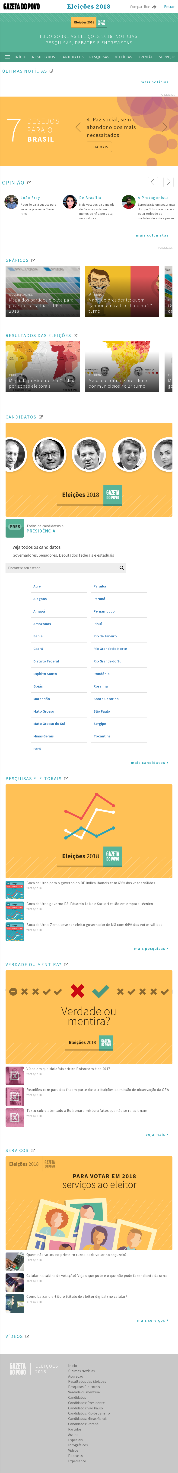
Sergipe (100, 723)
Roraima (101, 686)
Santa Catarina (106, 698)
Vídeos (73, 1450)
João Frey (30, 197)
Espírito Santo (45, 673)
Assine (73, 1434)
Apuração (75, 1376)
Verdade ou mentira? (84, 1392)
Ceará (38, 648)
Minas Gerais (43, 736)
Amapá (39, 611)
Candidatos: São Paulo (85, 1408)
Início (21, 57)
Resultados (43, 57)
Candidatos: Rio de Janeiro (89, 1413)
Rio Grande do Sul (108, 661)
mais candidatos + (150, 762)
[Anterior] (153, 182)
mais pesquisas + (151, 948)
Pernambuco (104, 611)
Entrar (169, 6)
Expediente (77, 1461)
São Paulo (102, 711)
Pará (37, 748)
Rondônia (102, 673)
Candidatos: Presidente (86, 1402)
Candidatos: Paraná (83, 1423)
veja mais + (157, 1134)
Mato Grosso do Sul (49, 723)
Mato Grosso (43, 711)
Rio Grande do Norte (110, 648)
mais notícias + (156, 82)
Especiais (75, 1439)
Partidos (75, 1429)
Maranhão (41, 698)
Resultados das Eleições (87, 1381)
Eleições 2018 (89, 6)
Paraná (99, 598)
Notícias (123, 57)
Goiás (38, 686)
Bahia (38, 636)
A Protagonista (153, 197)
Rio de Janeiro (105, 636)
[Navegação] (7, 57)
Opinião (146, 57)
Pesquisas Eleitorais (84, 1386)
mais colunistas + (154, 235)
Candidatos (72, 57)
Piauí (98, 623)
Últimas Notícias (81, 1371)
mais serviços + (153, 1320)
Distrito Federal (46, 661)
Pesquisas (99, 57)
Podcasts (75, 1455)
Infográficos (78, 1445)
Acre (37, 586)
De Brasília (90, 197)
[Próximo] (168, 182)
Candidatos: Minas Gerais (87, 1418)
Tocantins (102, 736)
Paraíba (100, 586)
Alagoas (40, 598)
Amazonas (42, 623)
